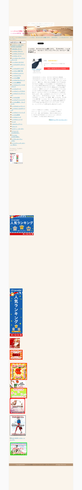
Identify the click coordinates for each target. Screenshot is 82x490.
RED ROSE (36, 69)
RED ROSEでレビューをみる (57, 68)
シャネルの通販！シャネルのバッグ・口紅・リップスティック (35, 31)
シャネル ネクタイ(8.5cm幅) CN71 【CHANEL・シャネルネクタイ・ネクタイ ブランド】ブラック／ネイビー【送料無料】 (49, 50)
